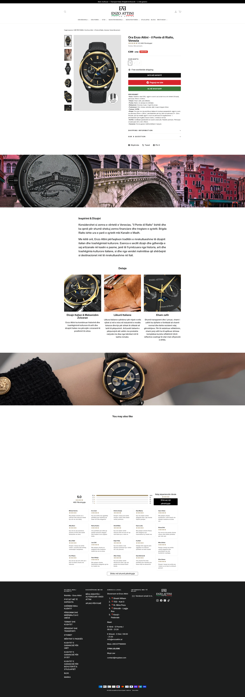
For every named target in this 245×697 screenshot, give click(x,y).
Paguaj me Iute (156, 82)
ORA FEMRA (95, 19)
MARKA (67, 677)
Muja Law (111, 653)
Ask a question (137, 136)
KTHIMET (68, 635)
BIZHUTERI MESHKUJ (116, 19)
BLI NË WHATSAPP (155, 89)
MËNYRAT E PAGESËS (73, 639)
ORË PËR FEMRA (79, 30)
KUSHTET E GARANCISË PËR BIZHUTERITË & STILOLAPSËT (71, 665)
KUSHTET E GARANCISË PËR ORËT (71, 645)
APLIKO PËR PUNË (93, 603)
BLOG (66, 673)
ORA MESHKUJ (83, 19)
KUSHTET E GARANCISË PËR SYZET (71, 654)
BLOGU (153, 19)
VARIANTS (133, 59)
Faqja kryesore (68, 30)
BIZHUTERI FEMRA (132, 19)
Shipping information (140, 130)
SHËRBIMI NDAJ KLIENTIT (71, 607)
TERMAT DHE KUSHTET (69, 623)
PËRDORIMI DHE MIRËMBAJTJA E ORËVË (71, 615)
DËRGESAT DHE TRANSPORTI (70, 629)
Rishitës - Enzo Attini (73, 595)
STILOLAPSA (145, 19)
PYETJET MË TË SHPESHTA (71, 600)
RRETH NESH (161, 19)
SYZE (104, 19)
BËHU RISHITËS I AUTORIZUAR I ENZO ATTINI (94, 596)
